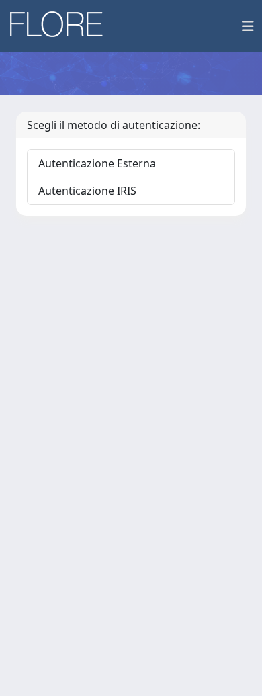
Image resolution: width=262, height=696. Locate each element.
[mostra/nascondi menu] (248, 26)
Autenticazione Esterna (97, 163)
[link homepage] (61, 26)
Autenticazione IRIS (87, 190)
